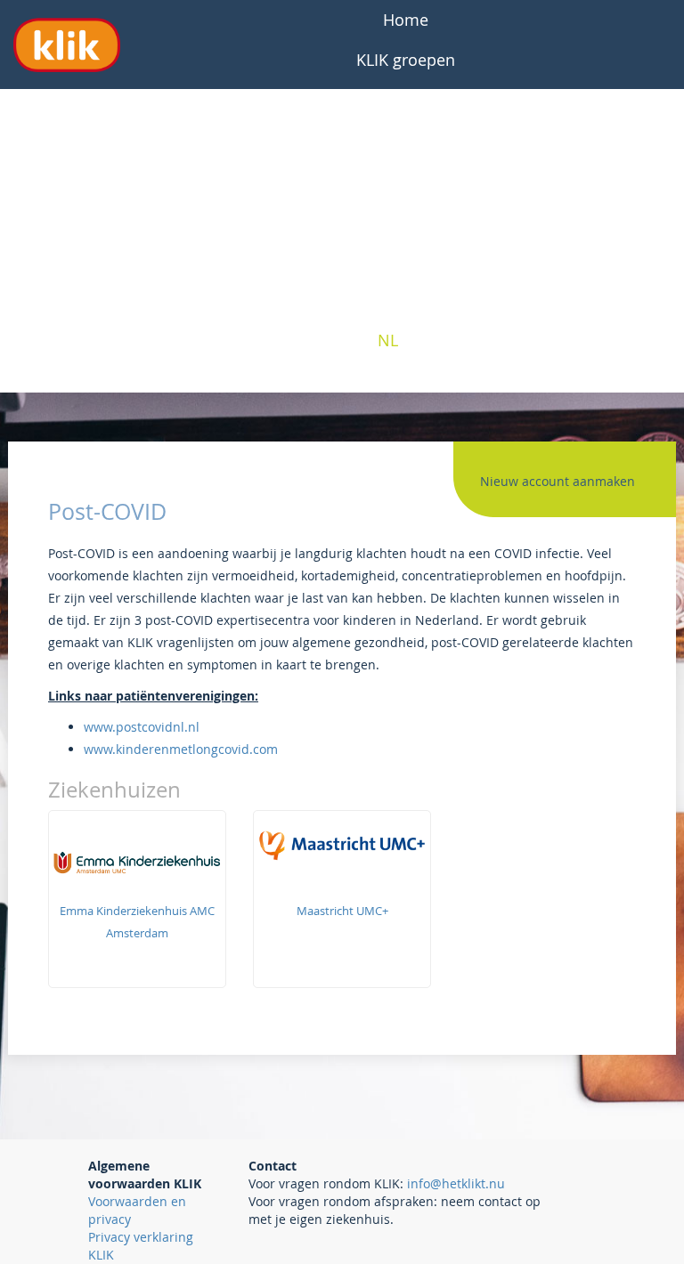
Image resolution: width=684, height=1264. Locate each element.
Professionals (406, 220)
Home (405, 19)
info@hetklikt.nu (456, 1183)
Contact (406, 300)
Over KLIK (406, 139)
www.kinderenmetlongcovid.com (181, 749)
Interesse (405, 260)
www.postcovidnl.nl (142, 726)
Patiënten (406, 179)
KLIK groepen (405, 59)
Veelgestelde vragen (405, 99)
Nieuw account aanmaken (557, 481)
